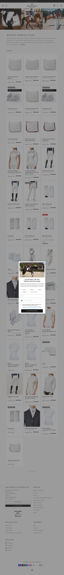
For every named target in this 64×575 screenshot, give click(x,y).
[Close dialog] (44, 263)
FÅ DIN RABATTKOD (32, 310)
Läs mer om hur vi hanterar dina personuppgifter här (32, 306)
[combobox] (22, 300)
